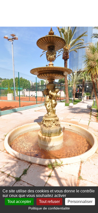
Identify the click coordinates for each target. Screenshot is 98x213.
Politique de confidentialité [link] (49, 208)
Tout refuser (49, 201)
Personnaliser (80, 201)
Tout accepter (19, 201)
